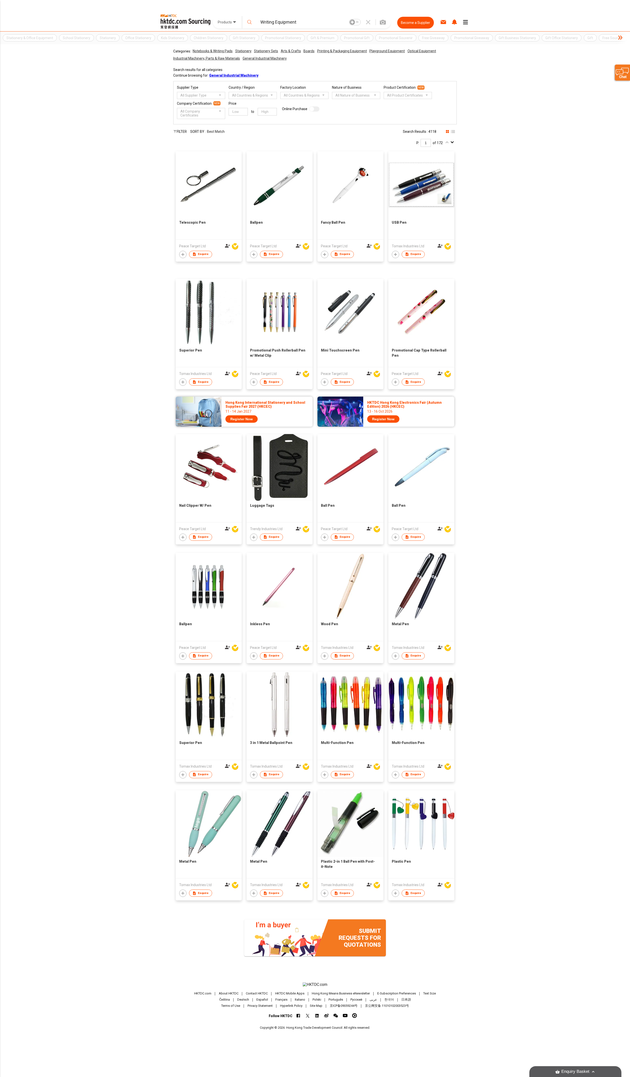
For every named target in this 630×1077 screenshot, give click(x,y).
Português (336, 999)
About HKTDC (228, 993)
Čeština (224, 999)
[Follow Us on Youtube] (345, 1015)
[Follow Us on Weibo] (326, 1015)
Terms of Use (230, 1006)
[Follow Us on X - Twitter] (307, 1015)
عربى (373, 999)
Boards (309, 51)
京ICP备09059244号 (344, 1006)
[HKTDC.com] (315, 984)
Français (281, 999)
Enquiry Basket (575, 1071)
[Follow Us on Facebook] (298, 1015)
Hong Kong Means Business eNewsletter (341, 993)
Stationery (243, 51)
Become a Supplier (415, 23)
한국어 (389, 999)
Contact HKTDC (257, 993)
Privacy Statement (260, 1006)
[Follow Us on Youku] (354, 1015)
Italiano (300, 999)
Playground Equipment (387, 51)
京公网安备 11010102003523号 (387, 1006)
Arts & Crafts (291, 51)
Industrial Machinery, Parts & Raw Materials (206, 58)
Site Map (316, 1006)
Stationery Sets (266, 51)
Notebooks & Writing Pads (213, 51)
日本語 (406, 999)
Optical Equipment (422, 51)
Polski (317, 999)
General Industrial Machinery (265, 58)
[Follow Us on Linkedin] (317, 1015)
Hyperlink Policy (291, 1006)
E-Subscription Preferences (396, 993)
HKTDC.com (202, 993)
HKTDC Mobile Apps (289, 993)
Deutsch (243, 999)
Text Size (429, 993)
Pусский (356, 999)
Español (262, 999)
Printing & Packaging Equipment (342, 51)
